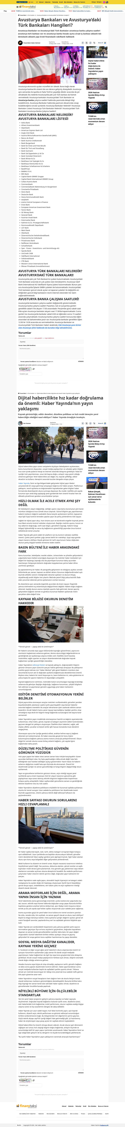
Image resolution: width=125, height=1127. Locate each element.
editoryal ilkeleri (39, 665)
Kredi (61, 2)
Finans (83, 1114)
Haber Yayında (23, 483)
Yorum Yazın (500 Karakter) (27, 345)
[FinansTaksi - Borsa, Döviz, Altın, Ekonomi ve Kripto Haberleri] (27, 1106)
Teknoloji (55, 2)
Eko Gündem (68, 2)
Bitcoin (87, 6)
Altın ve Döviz (74, 1114)
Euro (66, 6)
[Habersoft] (104, 1125)
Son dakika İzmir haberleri (27, 1114)
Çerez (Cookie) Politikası (95, 1114)
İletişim (99, 2)
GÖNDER (81, 361)
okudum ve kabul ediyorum (36, 361)
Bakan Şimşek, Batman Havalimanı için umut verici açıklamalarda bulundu (96, 496)
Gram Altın (98, 6)
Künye (94, 2)
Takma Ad (21, 336)
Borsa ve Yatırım (79, 2)
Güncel (41, 2)
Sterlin (76, 6)
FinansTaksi (22, 15)
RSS (19, 1125)
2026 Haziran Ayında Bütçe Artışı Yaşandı (96, 95)
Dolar (56, 6)
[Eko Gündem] (97, 52)
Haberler (48, 2)
